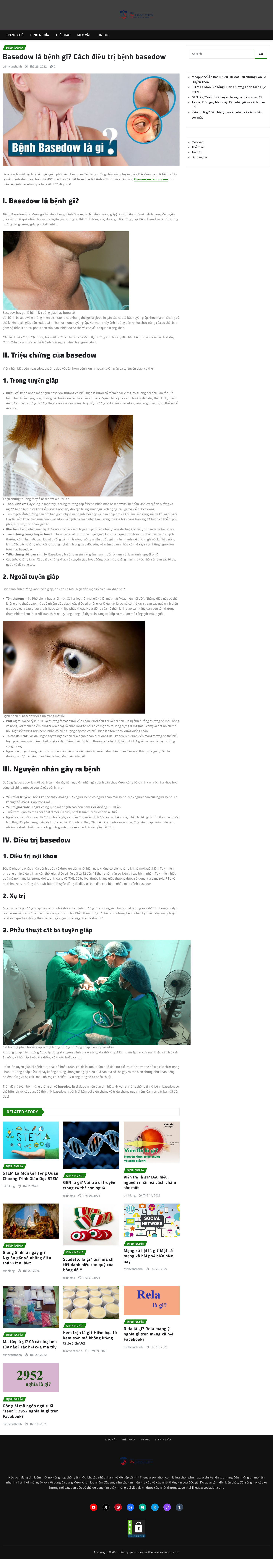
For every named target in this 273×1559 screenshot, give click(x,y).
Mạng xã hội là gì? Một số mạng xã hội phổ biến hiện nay (148, 1256)
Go (261, 54)
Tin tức (103, 35)
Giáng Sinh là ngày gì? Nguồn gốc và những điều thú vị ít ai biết (27, 1257)
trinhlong (9, 1186)
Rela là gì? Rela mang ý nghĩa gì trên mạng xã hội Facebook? (148, 1334)
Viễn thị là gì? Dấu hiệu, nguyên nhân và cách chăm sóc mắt (150, 1182)
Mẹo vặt (84, 35)
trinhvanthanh (12, 66)
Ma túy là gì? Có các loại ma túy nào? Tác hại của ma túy (30, 1344)
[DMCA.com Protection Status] (136, 1528)
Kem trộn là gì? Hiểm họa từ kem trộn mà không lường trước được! (90, 1338)
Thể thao (63, 35)
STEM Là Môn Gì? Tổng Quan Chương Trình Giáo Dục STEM (31, 1175)
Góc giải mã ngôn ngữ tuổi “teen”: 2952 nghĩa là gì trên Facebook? (31, 1411)
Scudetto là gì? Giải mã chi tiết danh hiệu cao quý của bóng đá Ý (89, 1264)
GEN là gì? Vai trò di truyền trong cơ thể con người (89, 1185)
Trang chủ (15, 35)
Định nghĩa (39, 35)
